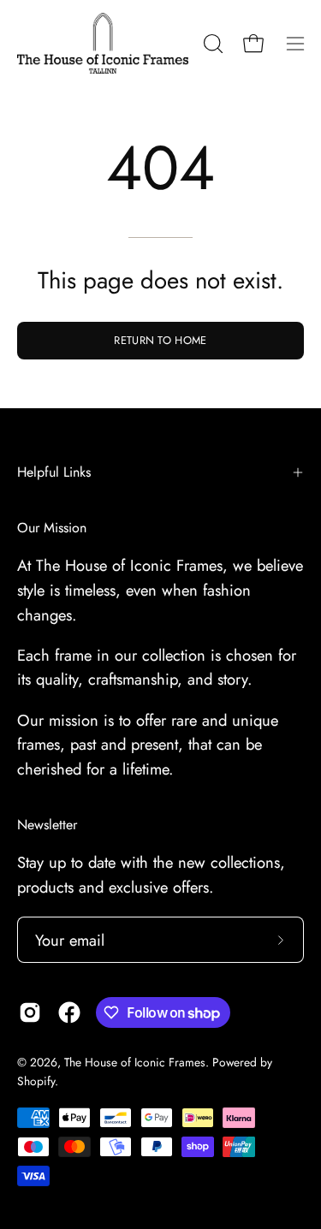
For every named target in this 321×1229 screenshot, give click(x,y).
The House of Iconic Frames (134, 1062)
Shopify (36, 1080)
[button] (211, 44)
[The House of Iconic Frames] (102, 43)
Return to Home (160, 340)
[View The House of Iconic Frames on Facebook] (69, 1012)
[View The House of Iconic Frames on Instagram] (30, 1012)
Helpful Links (54, 472)
